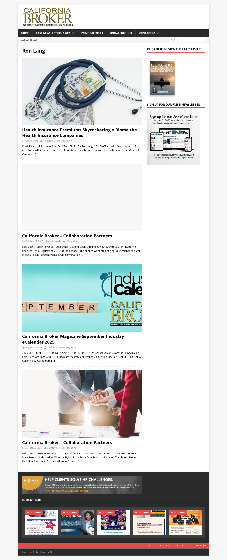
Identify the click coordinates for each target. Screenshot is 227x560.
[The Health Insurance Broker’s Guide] (149, 522)
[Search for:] (187, 39)
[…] (34, 154)
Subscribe (165, 545)
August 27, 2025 (33, 347)
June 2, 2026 (31, 140)
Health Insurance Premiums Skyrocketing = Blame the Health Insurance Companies (79, 132)
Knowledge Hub (121, 33)
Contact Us (147, 33)
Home (25, 33)
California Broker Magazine (58, 140)
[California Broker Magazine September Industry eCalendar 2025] (82, 298)
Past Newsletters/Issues (53, 33)
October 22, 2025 (34, 241)
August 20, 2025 (33, 447)
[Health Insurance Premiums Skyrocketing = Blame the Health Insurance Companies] (82, 91)
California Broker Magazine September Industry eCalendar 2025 (73, 339)
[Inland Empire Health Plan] (77, 522)
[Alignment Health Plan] (185, 522)
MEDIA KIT (181, 545)
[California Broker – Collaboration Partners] (82, 197)
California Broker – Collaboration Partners (67, 236)
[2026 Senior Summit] (41, 522)
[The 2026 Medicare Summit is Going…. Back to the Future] (113, 522)
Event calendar (92, 33)
